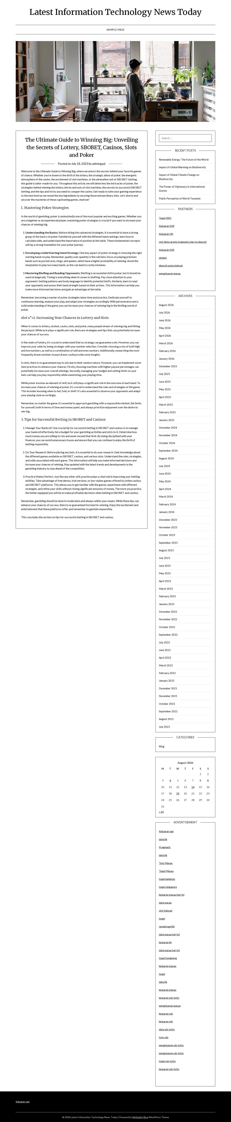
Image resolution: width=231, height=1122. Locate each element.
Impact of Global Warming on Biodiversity (182, 167)
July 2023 (164, 557)
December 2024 (168, 427)
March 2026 (166, 343)
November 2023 (168, 527)
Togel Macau (166, 871)
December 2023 (168, 519)
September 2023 (168, 542)
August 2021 (166, 718)
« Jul (161, 811)
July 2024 (164, 465)
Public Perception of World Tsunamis (180, 198)
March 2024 (166, 496)
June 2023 (165, 565)
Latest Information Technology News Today (115, 12)
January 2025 (166, 419)
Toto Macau (165, 863)
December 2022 (168, 611)
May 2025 (165, 389)
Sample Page (116, 29)
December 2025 (168, 366)
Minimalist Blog (140, 1117)
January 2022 (166, 680)
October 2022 (167, 627)
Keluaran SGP (167, 225)
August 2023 (166, 550)
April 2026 (165, 335)
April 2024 (165, 488)
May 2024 (165, 481)
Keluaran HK (166, 233)
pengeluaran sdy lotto (171, 1053)
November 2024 (168, 435)
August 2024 (166, 458)
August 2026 (166, 304)
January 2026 (166, 358)
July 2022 (164, 642)
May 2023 (165, 573)
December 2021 (168, 688)
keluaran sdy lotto (169, 1069)
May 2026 (165, 327)
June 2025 (165, 381)
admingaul (98, 163)
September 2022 (168, 634)
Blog (161, 746)
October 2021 (167, 703)
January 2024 (166, 511)
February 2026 (167, 350)
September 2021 (168, 711)
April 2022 (165, 657)
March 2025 (166, 404)
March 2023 (166, 588)
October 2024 (167, 442)
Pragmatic (165, 847)
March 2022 (166, 665)
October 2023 (167, 534)
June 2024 (165, 473)
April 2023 (165, 581)
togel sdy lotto (167, 1061)
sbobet (163, 257)
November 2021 (168, 695)
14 (192, 787)
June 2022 (165, 650)
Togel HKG (165, 218)
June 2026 (165, 320)
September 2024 (168, 450)
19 (177, 793)
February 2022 (167, 672)
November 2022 (168, 619)
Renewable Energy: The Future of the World (184, 159)
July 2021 (164, 726)
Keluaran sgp (166, 831)
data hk (163, 839)
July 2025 (164, 373)
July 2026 (164, 312)
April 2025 (165, 397)
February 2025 (167, 412)
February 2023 (167, 596)
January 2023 (166, 604)
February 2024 (167, 504)
